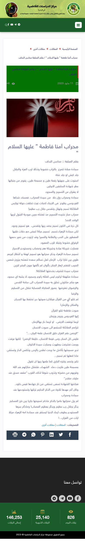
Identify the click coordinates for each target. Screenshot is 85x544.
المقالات (54, 49)
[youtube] (11, 24)
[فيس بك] (8, 24)
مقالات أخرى (39, 49)
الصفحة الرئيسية (69, 49)
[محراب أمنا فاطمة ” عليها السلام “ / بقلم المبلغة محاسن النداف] (42, 118)
